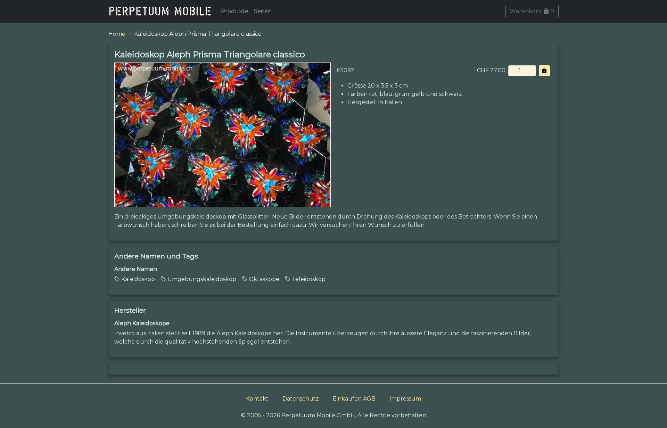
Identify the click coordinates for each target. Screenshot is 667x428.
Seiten (263, 11)
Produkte (234, 11)
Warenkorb (532, 11)
